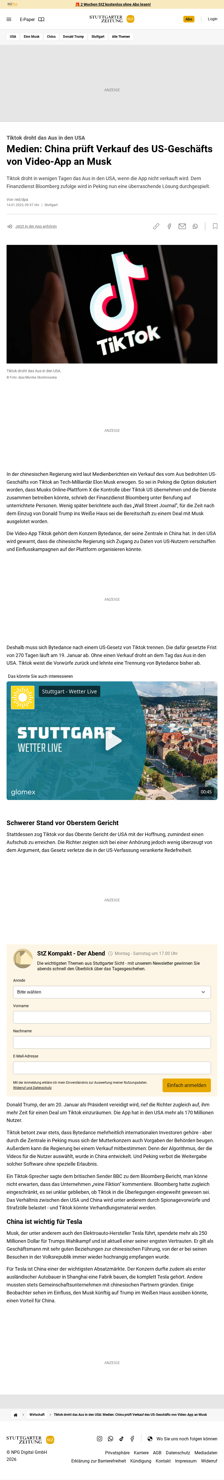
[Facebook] (132, 1438)
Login (212, 19)
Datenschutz (178, 1452)
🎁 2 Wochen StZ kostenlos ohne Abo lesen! (113, 4)
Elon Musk (31, 37)
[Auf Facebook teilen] (169, 226)
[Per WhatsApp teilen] (195, 226)
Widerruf (209, 1461)
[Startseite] (15, 1415)
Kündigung (140, 1461)
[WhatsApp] (110, 1438)
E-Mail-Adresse (25, 1056)
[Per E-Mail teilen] (182, 226)
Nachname (22, 1031)
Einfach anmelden (186, 1085)
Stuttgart (98, 37)
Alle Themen (121, 37)
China (51, 37)
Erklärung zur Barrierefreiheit (98, 1461)
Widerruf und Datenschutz (32, 1088)
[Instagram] (99, 1438)
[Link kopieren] (156, 226)
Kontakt (163, 1461)
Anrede (19, 980)
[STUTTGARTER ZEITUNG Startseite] (112, 19)
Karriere (141, 1452)
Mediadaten (205, 1452)
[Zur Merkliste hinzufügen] (213, 226)
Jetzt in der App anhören (36, 226)
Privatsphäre (117, 1452)
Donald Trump (73, 37)
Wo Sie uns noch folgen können (187, 1438)
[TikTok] (121, 1438)
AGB (157, 1452)
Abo (188, 19)
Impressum (186, 1461)
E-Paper (27, 19)
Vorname (21, 1006)
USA (13, 37)
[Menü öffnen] (9, 19)
